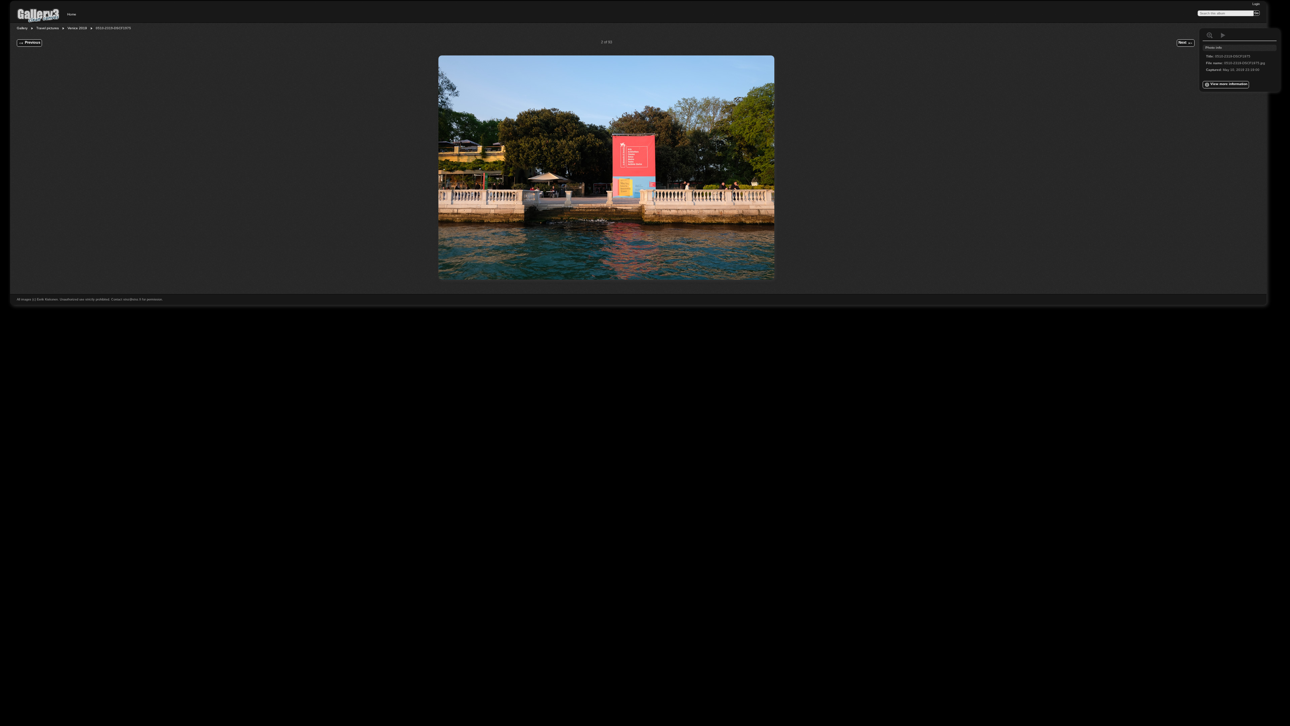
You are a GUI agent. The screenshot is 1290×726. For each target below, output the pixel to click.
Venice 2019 (77, 28)
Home (71, 14)
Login (1256, 4)
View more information (1228, 84)
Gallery (22, 28)
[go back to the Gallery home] (38, 15)
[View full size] (606, 167)
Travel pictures (47, 28)
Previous (32, 42)
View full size (1209, 35)
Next (1182, 42)
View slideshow (1223, 35)
